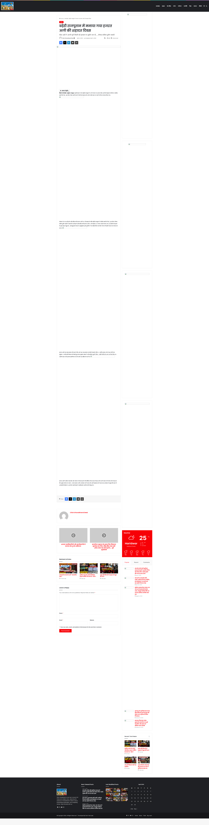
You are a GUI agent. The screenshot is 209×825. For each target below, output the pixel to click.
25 (141, 801)
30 (135, 804)
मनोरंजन (179, 6)
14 (150, 794)
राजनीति (185, 6)
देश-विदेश (169, 6)
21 (150, 798)
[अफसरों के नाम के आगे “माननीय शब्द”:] (68, 568)
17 (138, 798)
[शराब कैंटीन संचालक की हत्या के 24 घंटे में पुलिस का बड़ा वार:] (144, 760)
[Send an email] (74, 38)
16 (135, 798)
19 (144, 798)
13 (147, 794)
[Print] (76, 42)
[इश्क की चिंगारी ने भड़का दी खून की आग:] (109, 568)
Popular (127, 562)
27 (147, 801)
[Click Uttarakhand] (7, 6)
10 (138, 794)
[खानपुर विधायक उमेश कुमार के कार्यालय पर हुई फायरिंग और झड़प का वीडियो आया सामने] (129, 723)
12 (144, 794)
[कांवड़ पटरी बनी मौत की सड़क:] (109, 799)
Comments (146, 562)
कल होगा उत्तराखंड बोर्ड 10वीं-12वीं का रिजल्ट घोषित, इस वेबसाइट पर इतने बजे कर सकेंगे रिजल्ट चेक (142, 580)
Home (62, 18)
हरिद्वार (61, 22)
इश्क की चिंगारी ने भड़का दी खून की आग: (108, 575)
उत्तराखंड (158, 6)
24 (138, 801)
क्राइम (163, 6)
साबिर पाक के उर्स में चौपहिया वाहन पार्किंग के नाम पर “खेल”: (88, 575)
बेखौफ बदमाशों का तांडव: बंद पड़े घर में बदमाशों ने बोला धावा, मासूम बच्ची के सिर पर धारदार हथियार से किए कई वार (142, 591)
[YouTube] (62, 807)
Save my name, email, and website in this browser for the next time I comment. (81, 627)
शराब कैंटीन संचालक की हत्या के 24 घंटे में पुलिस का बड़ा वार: (143, 766)
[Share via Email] (72, 42)
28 (150, 801)
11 (141, 794)
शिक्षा (190, 6)
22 (131, 801)
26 (144, 801)
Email (61, 620)
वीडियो (200, 6)
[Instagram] (64, 807)
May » (135, 809)
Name (61, 613)
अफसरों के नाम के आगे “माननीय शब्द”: (68, 575)
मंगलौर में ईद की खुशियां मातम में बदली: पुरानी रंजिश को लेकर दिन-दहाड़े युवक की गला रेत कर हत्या (142, 571)
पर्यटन (174, 6)
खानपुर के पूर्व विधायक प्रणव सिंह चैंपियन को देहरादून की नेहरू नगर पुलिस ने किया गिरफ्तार (142, 713)
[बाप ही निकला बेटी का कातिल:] (130, 760)
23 (135, 801)
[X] (64, 42)
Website (92, 620)
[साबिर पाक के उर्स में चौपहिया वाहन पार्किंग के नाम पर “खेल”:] (89, 568)
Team (144, 815)
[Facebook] (61, 42)
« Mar (131, 809)
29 (131, 804)
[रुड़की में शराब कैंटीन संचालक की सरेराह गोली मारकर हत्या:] (116, 799)
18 (141, 798)
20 (147, 798)
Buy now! (149, 815)
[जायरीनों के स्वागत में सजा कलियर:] (116, 795)
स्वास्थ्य (195, 6)
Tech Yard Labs (89, 815)
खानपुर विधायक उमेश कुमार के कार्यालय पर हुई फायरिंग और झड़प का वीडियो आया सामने (141, 723)
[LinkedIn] (68, 42)
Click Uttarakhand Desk (68, 38)
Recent (136, 562)
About (140, 815)
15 (131, 798)
